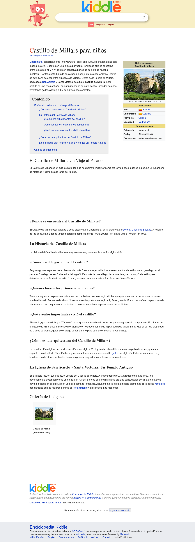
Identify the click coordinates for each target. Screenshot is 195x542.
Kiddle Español (37, 537)
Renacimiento (80, 387)
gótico (115, 353)
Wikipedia (80, 534)
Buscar (144, 17)
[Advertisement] (97, 36)
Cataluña (146, 113)
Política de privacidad (88, 537)
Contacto (107, 537)
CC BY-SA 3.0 (78, 531)
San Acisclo (48, 82)
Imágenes (100, 24)
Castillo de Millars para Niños (45, 502)
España (146, 109)
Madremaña (144, 121)
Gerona (142, 117)
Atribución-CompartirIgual (87, 497)
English (111, 24)
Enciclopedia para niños (41, 55)
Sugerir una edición (119, 510)
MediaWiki (125, 534)
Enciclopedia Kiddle (83, 494)
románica (160, 383)
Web (91, 24)
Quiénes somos (66, 537)
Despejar (137, 17)
